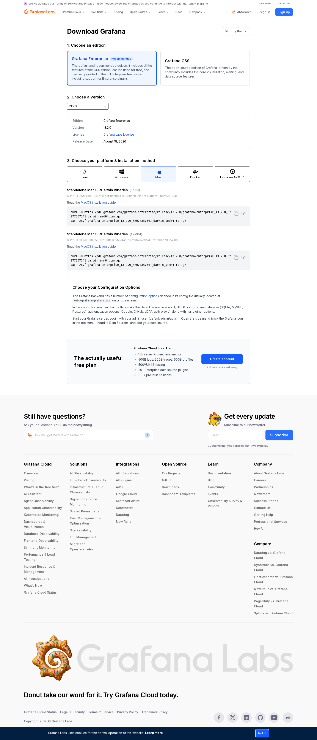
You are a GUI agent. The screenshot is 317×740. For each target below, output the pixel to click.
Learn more (154, 733)
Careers (260, 480)
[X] (233, 717)
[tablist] (158, 174)
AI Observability (82, 473)
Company (195, 12)
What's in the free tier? (41, 487)
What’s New (33, 585)
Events (213, 494)
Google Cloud (126, 494)
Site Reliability (80, 530)
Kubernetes (124, 508)
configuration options (144, 296)
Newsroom (262, 494)
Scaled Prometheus (84, 511)
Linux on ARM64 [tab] (232, 177)
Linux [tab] (85, 177)
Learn (161, 12)
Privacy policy (259, 445)
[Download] (243, 213)
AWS (119, 487)
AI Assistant (33, 494)
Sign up (284, 12)
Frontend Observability (41, 540)
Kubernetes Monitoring (41, 515)
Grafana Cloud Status (40, 592)
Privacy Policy (93, 3)
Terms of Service (66, 3)
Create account (222, 359)
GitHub (167, 480)
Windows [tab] (122, 177)
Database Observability (42, 534)
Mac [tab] (158, 177)
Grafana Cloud (71, 12)
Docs (179, 12)
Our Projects (171, 473)
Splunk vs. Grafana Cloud (273, 613)
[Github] (260, 717)
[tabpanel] (158, 228)
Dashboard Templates (178, 494)
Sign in (265, 12)
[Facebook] (219, 717)
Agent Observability (39, 501)
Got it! (262, 733)
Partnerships (263, 487)
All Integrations (127, 473)
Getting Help (263, 515)
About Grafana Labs (269, 473)
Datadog (122, 515)
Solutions (97, 12)
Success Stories (266, 501)
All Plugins (124, 480)
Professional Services (270, 521)
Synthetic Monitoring (39, 547)
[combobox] (87, 106)
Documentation (219, 473)
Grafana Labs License (119, 134)
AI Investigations (36, 578)
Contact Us (262, 508)
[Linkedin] (246, 717)
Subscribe (279, 435)
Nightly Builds (235, 31)
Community (216, 487)
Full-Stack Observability (88, 480)
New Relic (123, 521)
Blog (211, 480)
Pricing (118, 12)
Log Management (83, 537)
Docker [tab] (195, 177)
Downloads (170, 487)
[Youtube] (274, 717)
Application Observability (43, 508)
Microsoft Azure (128, 501)
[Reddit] (288, 717)
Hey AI (259, 528)
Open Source (138, 12)
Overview (31, 473)
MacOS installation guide (98, 202)
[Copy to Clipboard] (236, 213)
